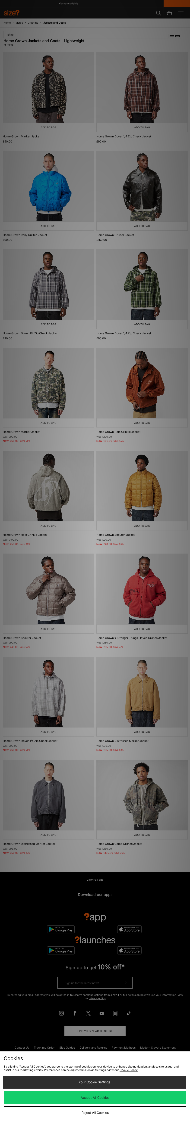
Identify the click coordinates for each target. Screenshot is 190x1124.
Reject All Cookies (95, 1113)
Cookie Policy (129, 1070)
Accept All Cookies (95, 1097)
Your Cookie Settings (94, 1082)
